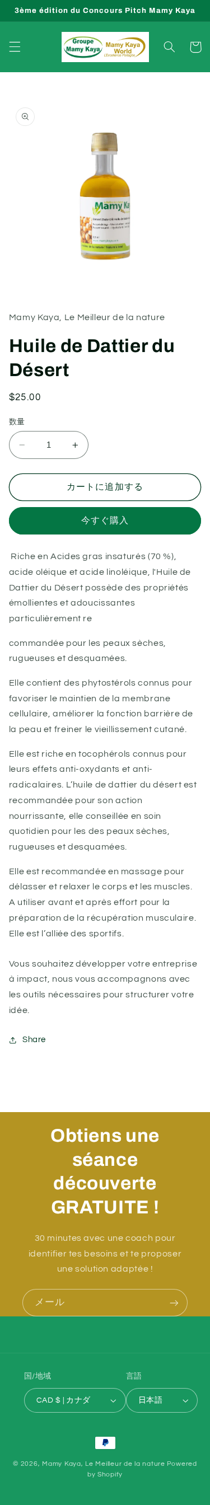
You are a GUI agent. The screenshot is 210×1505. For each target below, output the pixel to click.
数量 (17, 422)
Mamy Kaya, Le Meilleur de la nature (103, 1464)
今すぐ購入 (105, 520)
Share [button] (34, 1039)
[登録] (174, 1302)
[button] (14, 47)
